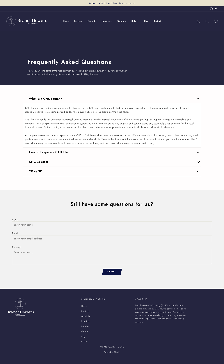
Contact (157, 21)
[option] (112, 3)
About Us (92, 21)
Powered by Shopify (112, 352)
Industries (107, 21)
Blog (146, 21)
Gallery (134, 21)
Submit (112, 271)
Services (78, 21)
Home (66, 21)
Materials (121, 21)
